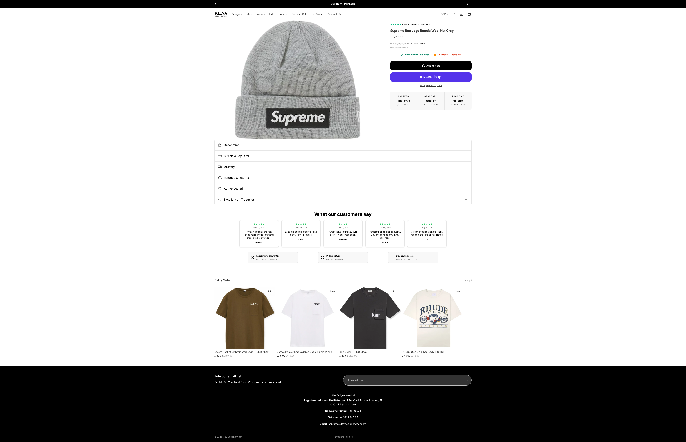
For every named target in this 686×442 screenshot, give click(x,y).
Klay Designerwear (232, 436)
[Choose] (270, 343)
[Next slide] (468, 4)
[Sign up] (466, 380)
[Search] (454, 14)
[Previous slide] (216, 4)
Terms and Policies (343, 436)
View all (467, 280)
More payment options (431, 85)
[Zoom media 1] (298, 79)
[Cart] (469, 14)
